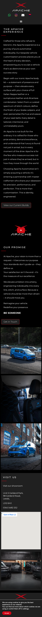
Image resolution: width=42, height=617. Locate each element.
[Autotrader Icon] (31, 16)
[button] (21, 21)
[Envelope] (24, 16)
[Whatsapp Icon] (11, 16)
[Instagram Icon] (18, 16)
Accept (7, 613)
